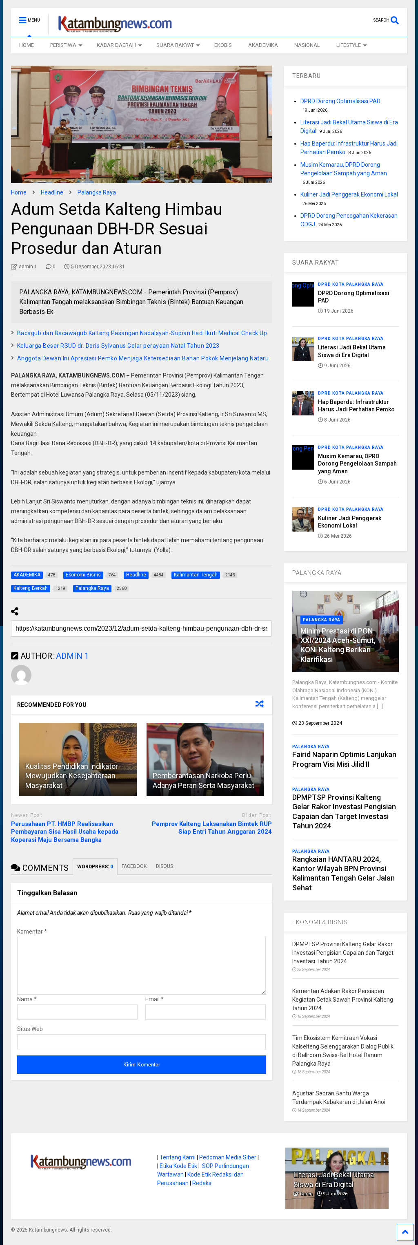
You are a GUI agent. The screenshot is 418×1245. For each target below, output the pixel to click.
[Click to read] (205, 759)
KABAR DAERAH (116, 45)
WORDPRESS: (95, 867)
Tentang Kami (178, 1157)
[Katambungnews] (110, 30)
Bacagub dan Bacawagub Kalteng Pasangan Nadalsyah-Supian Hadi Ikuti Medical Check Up (142, 333)
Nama (27, 999)
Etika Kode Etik (178, 1166)
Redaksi (202, 1183)
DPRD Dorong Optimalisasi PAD (340, 101)
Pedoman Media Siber (227, 1157)
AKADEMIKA (263, 45)
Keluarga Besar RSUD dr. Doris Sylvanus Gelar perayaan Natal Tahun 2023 (118, 345)
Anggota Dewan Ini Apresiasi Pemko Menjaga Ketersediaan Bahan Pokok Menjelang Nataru (143, 358)
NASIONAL (307, 45)
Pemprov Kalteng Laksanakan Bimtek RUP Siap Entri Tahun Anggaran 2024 (212, 828)
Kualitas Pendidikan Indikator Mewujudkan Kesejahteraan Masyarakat (71, 776)
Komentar (32, 931)
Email (154, 999)
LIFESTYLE (348, 45)
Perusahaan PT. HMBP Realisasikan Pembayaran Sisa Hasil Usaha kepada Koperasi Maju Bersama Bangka (64, 831)
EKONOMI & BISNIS (320, 922)
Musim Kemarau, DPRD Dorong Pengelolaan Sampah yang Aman (357, 463)
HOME (26, 45)
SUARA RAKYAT (175, 45)
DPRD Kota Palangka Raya (351, 284)
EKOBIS (223, 45)
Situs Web (30, 1029)
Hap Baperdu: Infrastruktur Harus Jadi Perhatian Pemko (336, 1175)
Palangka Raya (321, 620)
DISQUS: (165, 866)
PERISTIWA (63, 45)
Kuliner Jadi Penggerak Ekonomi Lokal (349, 194)
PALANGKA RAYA (317, 573)
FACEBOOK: (135, 866)
